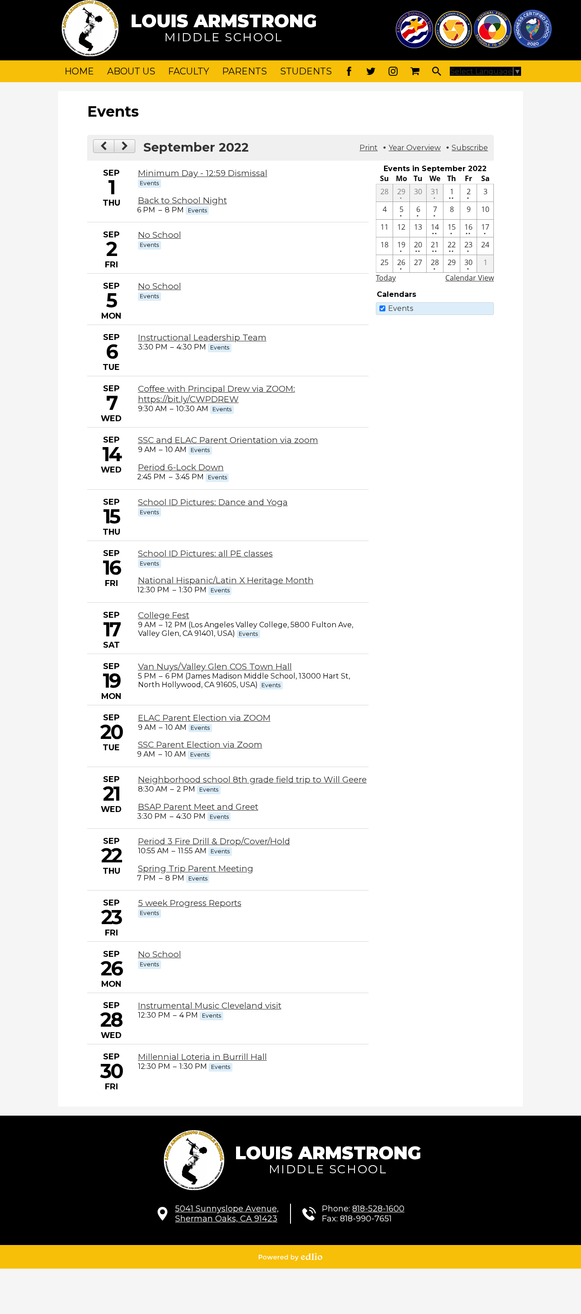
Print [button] (368, 147)
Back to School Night (182, 200)
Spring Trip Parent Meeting (195, 868)
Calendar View (469, 278)
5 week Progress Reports (189, 903)
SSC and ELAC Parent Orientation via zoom (228, 440)
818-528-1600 (378, 1209)
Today (386, 278)
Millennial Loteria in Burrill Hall (202, 1057)
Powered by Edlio (290, 1256)
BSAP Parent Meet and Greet (198, 807)
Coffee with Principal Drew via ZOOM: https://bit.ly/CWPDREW (216, 394)
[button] (131, 71)
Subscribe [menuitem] (470, 147)
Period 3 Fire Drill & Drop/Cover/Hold (214, 841)
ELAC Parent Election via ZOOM (204, 718)
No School (159, 235)
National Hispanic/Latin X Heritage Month (226, 580)
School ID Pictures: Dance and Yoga (213, 502)
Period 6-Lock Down (181, 467)
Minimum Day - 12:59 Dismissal (202, 173)
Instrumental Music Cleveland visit (209, 1005)
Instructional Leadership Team (202, 337)
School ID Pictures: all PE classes (205, 553)
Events (400, 308)
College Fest (163, 615)
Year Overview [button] (415, 147)
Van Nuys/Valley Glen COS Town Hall (215, 666)
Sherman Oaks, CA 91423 (227, 1214)
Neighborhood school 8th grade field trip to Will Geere (252, 779)
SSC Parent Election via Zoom (200, 744)
